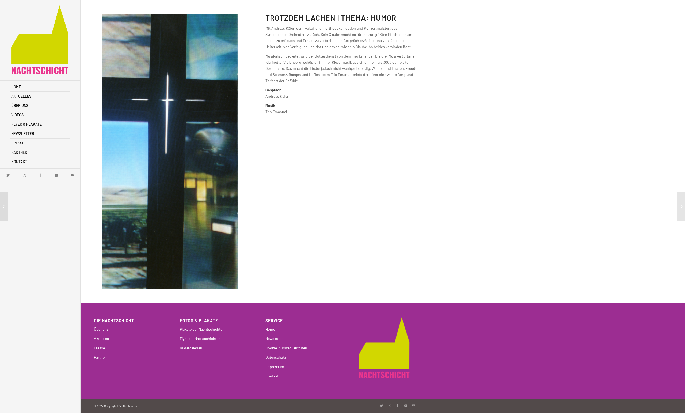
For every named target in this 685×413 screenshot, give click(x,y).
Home (270, 329)
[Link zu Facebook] (40, 175)
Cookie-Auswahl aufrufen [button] (286, 348)
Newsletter (274, 338)
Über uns (101, 329)
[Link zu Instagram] (24, 175)
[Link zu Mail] (72, 175)
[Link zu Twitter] (8, 175)
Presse (99, 348)
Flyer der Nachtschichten (200, 338)
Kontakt (272, 376)
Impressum (274, 366)
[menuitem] (40, 87)
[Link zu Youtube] (56, 175)
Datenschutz (275, 357)
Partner (100, 357)
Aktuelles (101, 338)
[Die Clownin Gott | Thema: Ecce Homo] (4, 206)
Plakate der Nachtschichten (202, 329)
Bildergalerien (191, 348)
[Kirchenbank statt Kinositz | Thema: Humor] (681, 206)
